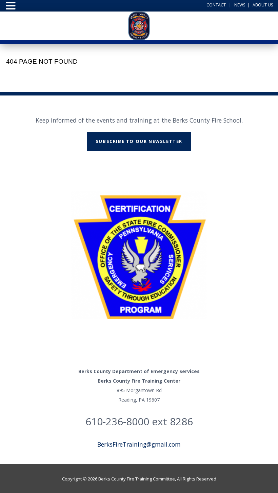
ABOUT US (263, 5)
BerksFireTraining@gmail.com (139, 444)
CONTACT (216, 5)
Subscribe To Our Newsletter (139, 141)
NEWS (239, 5)
